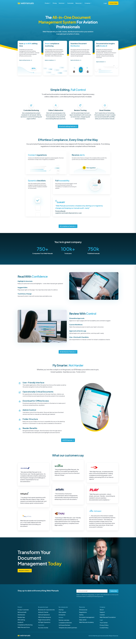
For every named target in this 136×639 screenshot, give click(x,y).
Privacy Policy (91, 594)
